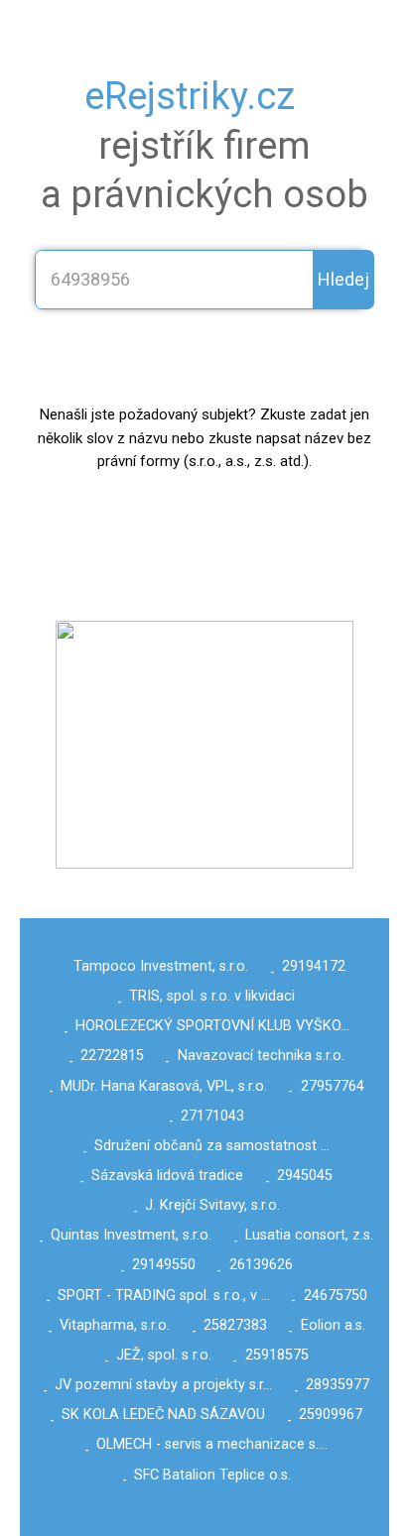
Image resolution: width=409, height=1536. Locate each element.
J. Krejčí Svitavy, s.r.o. (212, 1205)
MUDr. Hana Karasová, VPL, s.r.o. (164, 1086)
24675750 (335, 1295)
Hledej (343, 279)
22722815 (112, 1055)
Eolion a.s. (333, 1325)
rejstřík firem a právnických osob (204, 145)
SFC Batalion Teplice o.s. (212, 1475)
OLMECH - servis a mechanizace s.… (212, 1444)
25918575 (277, 1355)
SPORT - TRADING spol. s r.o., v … (164, 1295)
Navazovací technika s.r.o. (261, 1055)
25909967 (330, 1414)
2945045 (305, 1175)
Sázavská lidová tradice (167, 1175)
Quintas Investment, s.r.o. (131, 1235)
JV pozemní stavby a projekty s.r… (163, 1384)
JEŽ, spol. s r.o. (163, 1355)
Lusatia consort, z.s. (309, 1235)
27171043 (212, 1116)
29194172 (313, 966)
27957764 (332, 1086)
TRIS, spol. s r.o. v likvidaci (212, 996)
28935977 (337, 1384)
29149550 (164, 1264)
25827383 (235, 1325)
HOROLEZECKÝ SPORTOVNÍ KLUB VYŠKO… (212, 1025)
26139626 (261, 1264)
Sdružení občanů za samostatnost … (212, 1145)
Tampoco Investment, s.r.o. (160, 966)
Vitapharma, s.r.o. (115, 1325)
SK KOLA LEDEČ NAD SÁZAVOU (163, 1414)
